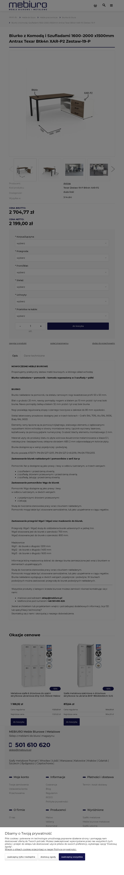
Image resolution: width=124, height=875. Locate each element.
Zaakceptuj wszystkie (72, 857)
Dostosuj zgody (48, 857)
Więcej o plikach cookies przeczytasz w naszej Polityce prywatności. (41, 849)
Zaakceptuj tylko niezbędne (21, 857)
